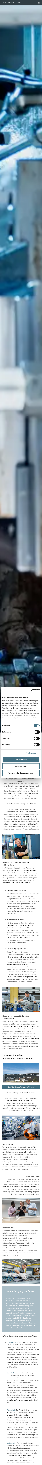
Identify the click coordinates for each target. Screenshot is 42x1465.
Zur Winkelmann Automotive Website (21, 1087)
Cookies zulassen (21, 759)
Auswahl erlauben (21, 766)
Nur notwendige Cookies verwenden (21, 773)
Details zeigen (31, 753)
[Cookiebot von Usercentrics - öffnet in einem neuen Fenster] (31, 690)
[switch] (37, 732)
